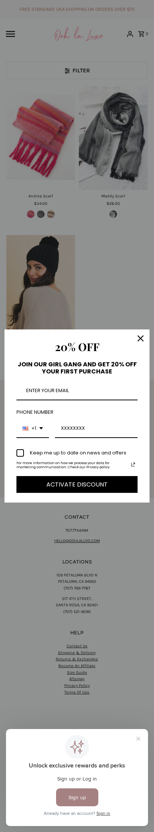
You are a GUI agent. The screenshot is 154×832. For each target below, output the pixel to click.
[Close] (141, 338)
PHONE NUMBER (34, 412)
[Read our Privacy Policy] (133, 464)
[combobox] (32, 428)
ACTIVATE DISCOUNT (77, 484)
